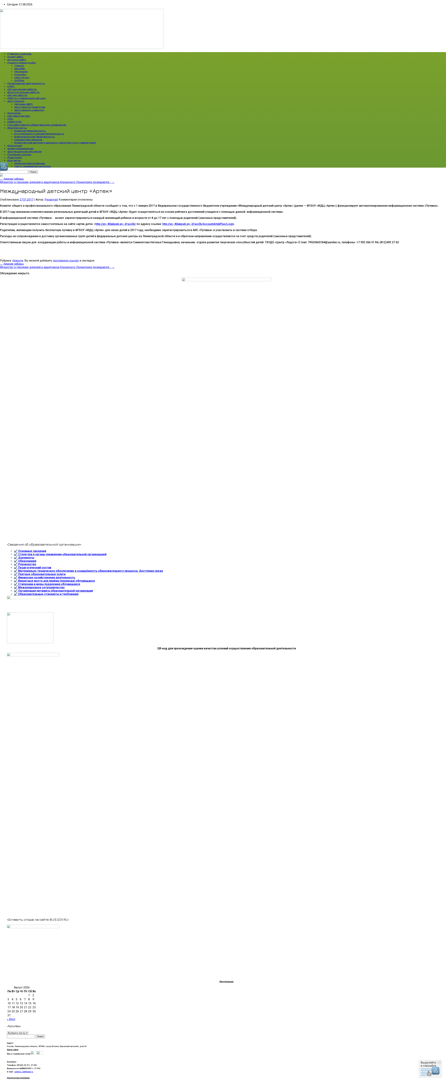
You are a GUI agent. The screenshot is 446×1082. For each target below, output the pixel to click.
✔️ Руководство (25, 564)
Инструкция (226, 981)
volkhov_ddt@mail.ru (23, 1072)
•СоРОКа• (19, 80)
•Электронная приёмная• (29, 163)
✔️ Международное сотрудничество (39, 587)
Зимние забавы (12, 179)
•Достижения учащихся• (29, 109)
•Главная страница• (19, 53)
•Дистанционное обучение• (24, 151)
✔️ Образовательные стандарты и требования (46, 594)
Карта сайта (12, 1050)
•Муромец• (20, 74)
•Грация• (19, 65)
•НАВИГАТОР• (14, 121)
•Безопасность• (17, 127)
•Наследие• (21, 71)
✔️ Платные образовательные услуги (40, 574)
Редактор (51, 199)
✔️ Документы (24, 557)
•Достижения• (16, 100)
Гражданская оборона (28, 139)
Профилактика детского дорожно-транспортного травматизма (55, 142)
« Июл (11, 1019)
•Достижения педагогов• (29, 106)
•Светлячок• (21, 77)
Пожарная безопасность (29, 130)
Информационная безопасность (34, 136)
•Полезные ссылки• (19, 154)
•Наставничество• (18, 115)
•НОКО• (11, 86)
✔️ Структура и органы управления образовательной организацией (60, 554)
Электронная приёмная (18, 1078)
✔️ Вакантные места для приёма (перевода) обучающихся (54, 580)
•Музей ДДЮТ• (15, 56)
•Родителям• (14, 157)
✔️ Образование (25, 561)
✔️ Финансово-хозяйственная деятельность (44, 577)
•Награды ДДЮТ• (23, 103)
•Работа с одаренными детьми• (26, 98)
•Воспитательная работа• (23, 92)
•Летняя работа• (17, 95)
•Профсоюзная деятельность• (26, 83)
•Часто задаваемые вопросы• (32, 166)
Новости (17, 260)
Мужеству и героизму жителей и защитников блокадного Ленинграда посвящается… (57, 182)
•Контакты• (14, 160)
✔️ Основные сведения (30, 551)
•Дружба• (19, 68)
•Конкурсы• (14, 112)
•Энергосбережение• (20, 148)
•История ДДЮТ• (16, 59)
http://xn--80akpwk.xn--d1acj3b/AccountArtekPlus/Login (198, 224)
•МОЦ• (10, 118)
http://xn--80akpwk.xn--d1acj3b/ (115, 224)
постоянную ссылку (66, 260)
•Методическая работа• (22, 89)
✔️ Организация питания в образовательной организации (53, 590)
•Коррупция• (14, 145)
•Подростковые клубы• (21, 62)
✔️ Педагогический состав (32, 567)
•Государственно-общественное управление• (37, 124)
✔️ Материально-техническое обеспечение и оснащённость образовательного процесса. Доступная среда (88, 571)
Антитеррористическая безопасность (39, 133)
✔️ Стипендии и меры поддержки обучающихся (47, 584)
